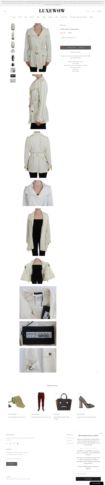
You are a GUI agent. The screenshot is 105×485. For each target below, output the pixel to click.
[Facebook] (6, 443)
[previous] (5, 405)
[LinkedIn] (17, 443)
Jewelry (50, 17)
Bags (38, 17)
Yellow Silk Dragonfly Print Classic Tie (17, 417)
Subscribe (88, 479)
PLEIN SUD (63, 25)
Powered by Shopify (24, 479)
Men (26, 17)
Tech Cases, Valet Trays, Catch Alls (78, 17)
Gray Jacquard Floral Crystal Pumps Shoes (86, 417)
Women (32, 17)
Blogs (91, 17)
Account (88, 11)
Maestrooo (15, 479)
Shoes (44, 17)
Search (93, 11)
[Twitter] (10, 443)
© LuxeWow (8, 476)
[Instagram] (14, 443)
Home (13, 17)
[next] (100, 405)
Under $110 (64, 17)
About (19, 17)
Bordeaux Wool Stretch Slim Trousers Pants (41, 417)
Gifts (56, 17)
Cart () (99, 11)
